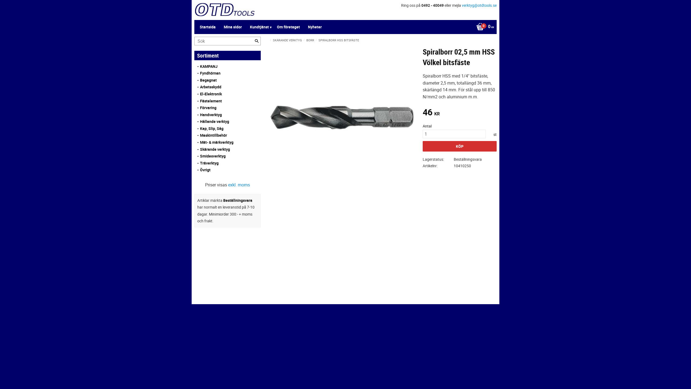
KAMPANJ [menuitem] (209, 66)
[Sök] (257, 41)
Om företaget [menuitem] (288, 26)
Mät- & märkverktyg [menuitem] (216, 142)
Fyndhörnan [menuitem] (210, 73)
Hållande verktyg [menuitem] (214, 121)
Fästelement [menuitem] (211, 100)
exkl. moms (239, 185)
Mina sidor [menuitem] (233, 26)
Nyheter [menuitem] (315, 26)
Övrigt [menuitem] (205, 169)
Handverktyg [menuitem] (211, 114)
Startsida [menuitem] (208, 26)
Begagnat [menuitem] (208, 80)
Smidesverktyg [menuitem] (213, 156)
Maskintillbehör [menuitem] (213, 135)
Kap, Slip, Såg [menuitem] (211, 128)
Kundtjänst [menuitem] (259, 26)
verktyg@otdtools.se (479, 5)
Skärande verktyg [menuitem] (215, 149)
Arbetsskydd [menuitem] (210, 86)
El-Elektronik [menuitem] (211, 93)
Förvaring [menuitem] (208, 107)
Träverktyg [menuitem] (209, 163)
